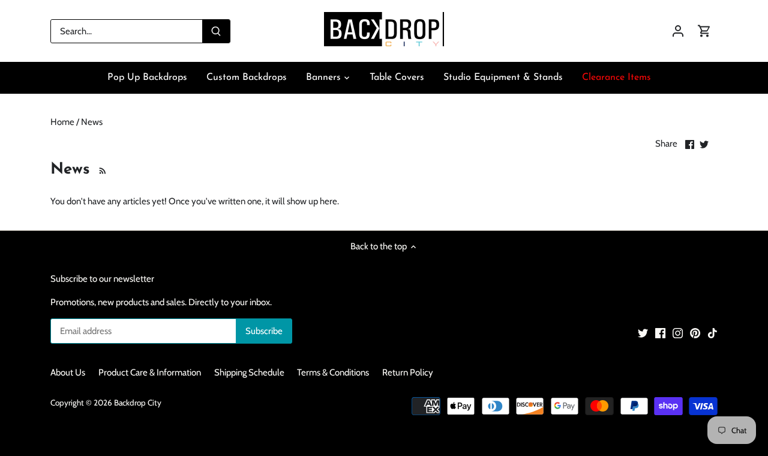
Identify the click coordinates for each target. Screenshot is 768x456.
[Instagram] (678, 333)
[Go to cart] (704, 30)
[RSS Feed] (101, 170)
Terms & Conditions (333, 372)
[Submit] (216, 31)
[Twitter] (643, 333)
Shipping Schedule (249, 372)
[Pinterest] (695, 333)
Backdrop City (137, 402)
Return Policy (407, 372)
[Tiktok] (712, 333)
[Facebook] (660, 333)
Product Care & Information (149, 372)
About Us (67, 372)
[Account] (678, 30)
